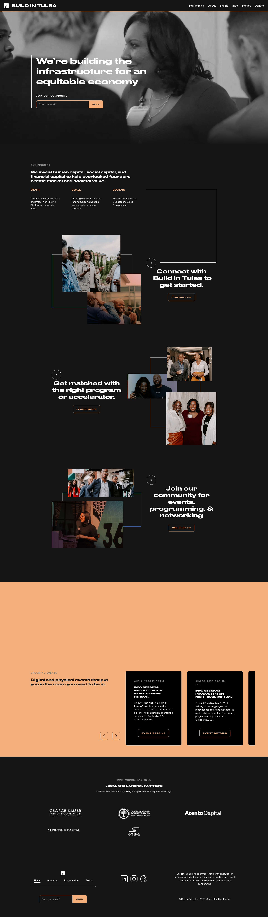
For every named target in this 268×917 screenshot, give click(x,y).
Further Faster (222, 899)
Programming (196, 5)
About (212, 5)
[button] (104, 736)
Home (37, 880)
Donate (259, 5)
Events (224, 5)
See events (181, 528)
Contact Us (182, 297)
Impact (246, 5)
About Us (52, 880)
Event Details (154, 733)
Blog (235, 5)
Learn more (86, 409)
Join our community (52, 96)
